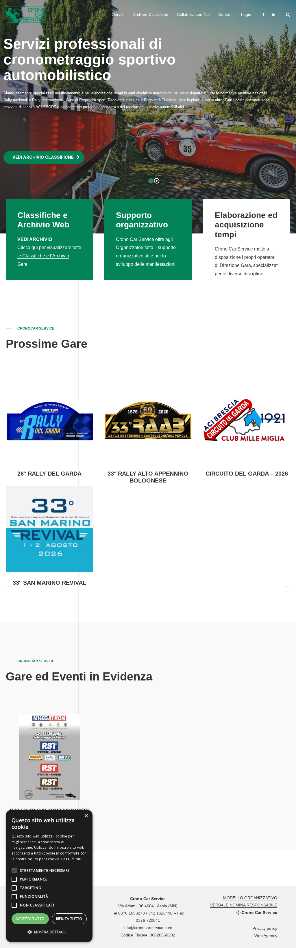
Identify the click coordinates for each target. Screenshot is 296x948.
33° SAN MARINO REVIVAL (49, 582)
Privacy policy (264, 928)
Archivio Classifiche (150, 14)
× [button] (86, 816)
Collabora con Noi (193, 14)
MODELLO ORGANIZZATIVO (250, 897)
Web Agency (265, 935)
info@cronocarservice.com (147, 927)
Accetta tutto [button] (30, 918)
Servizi (118, 14)
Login (246, 14)
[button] (49, 932)
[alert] (49, 876)
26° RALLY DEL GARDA (49, 473)
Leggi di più (71, 859)
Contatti (225, 14)
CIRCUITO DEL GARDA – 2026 (247, 473)
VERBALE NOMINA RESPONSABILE (243, 905)
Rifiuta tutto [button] (69, 918)
